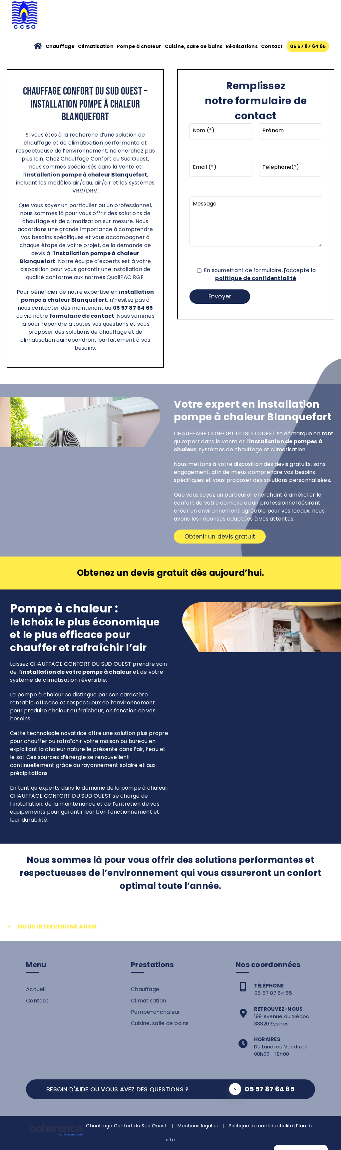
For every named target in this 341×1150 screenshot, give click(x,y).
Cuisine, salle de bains (160, 1023)
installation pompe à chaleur (96, 253)
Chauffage (145, 989)
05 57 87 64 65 (273, 992)
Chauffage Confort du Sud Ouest (126, 1125)
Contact (37, 1000)
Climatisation (148, 1000)
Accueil (36, 989)
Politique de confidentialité (261, 1125)
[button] (170, 927)
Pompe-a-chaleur (155, 1012)
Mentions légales (197, 1125)
